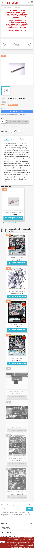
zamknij (3, 542)
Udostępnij (10, 131)
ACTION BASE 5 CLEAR (17, 258)
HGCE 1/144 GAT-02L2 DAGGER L (17, 425)
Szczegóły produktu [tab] (17, 139)
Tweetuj (15, 131)
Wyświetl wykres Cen (17, 111)
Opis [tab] (6, 139)
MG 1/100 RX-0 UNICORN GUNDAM (17, 492)
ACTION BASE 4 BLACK (17, 324)
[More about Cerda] (17, 44)
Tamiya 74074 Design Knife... (13, 212)
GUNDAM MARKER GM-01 (17, 391)
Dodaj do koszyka (18, 122)
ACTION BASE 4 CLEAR (17, 358)
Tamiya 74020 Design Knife (13, 222)
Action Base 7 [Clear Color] (17, 458)
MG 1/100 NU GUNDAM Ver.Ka (17, 291)
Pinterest (19, 131)
